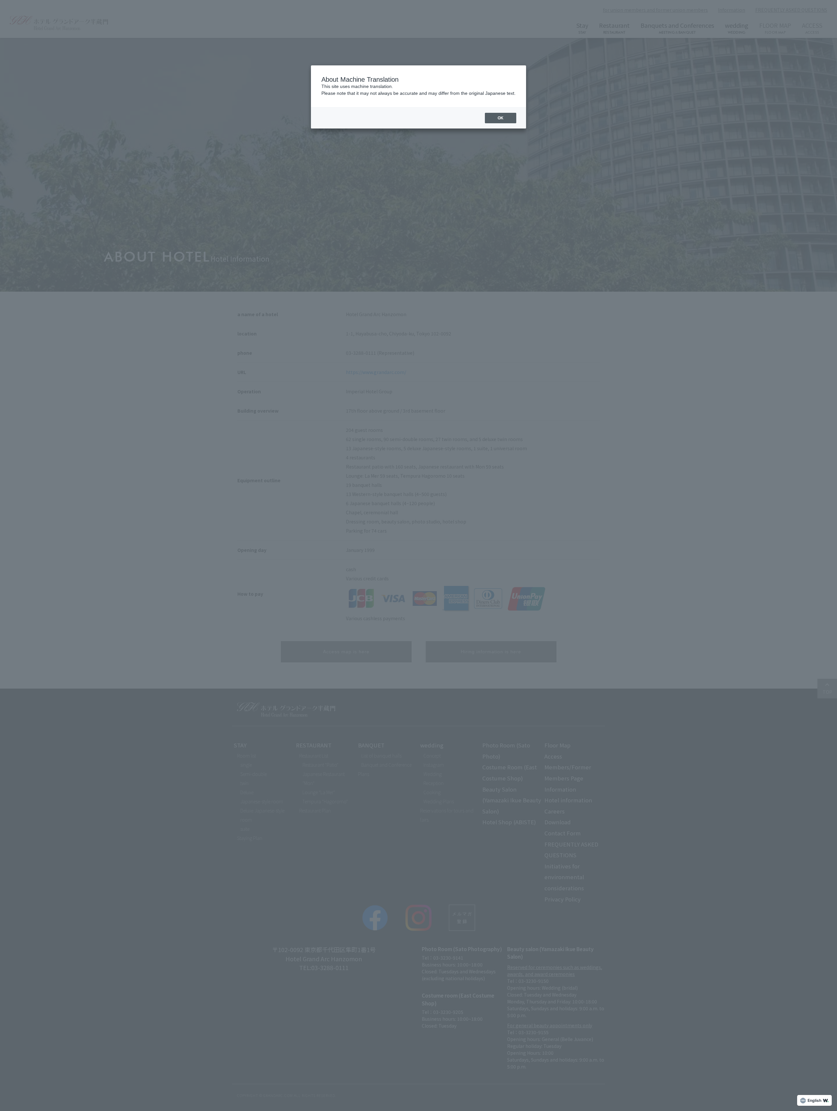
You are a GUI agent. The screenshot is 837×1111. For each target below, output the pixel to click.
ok (501, 118)
